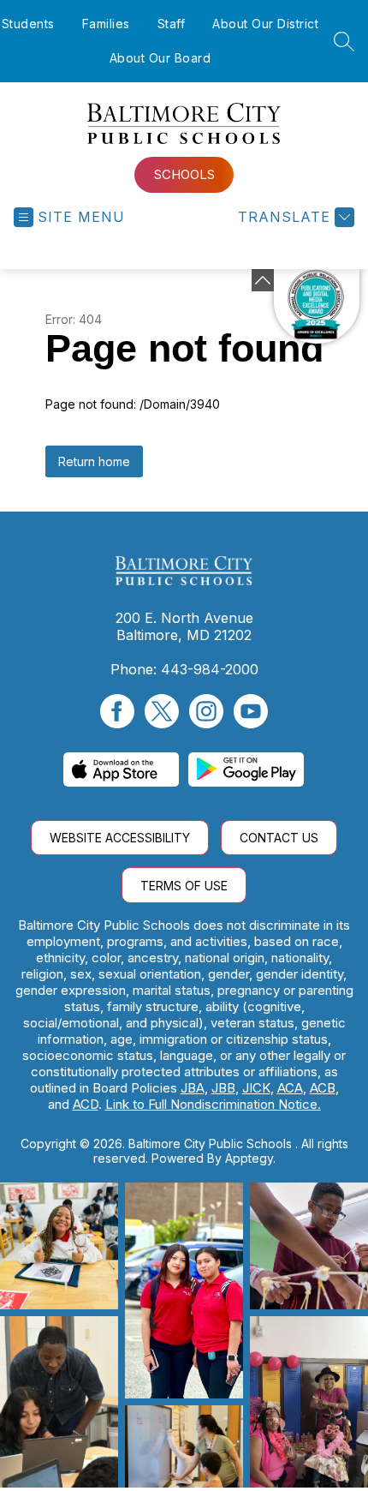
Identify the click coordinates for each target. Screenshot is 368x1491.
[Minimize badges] (263, 280)
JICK (256, 1088)
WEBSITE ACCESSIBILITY (120, 837)
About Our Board (160, 58)
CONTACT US (279, 837)
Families (106, 23)
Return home (94, 461)
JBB (223, 1088)
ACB (322, 1088)
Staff (171, 23)
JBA (193, 1088)
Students (28, 23)
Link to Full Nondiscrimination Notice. (213, 1104)
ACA (290, 1088)
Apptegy (249, 1158)
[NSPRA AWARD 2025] (316, 306)
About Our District (265, 23)
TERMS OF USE (184, 885)
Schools (184, 174)
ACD (85, 1104)
